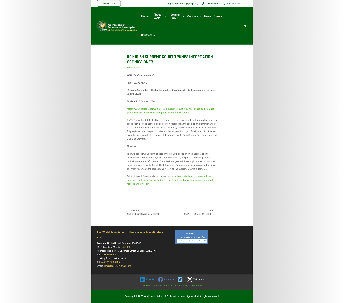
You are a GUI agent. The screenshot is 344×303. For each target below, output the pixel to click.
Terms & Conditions (162, 285)
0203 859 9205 (109, 254)
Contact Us (196, 285)
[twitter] (181, 279)
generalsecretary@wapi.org (117, 266)
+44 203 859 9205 (110, 262)
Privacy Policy (182, 285)
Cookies (146, 285)
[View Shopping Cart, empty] (244, 25)
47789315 (127, 247)
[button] (109, 3)
